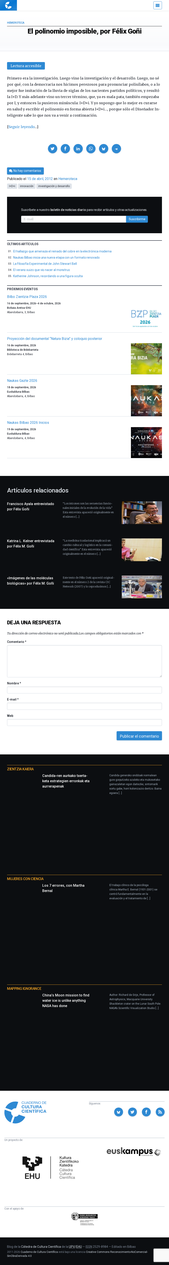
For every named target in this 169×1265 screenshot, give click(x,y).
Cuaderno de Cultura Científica (39, 1252)
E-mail (12, 699)
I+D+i (12, 186)
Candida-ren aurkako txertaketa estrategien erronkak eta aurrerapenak (66, 781)
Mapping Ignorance (24, 989)
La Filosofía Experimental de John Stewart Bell (45, 263)
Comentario (16, 642)
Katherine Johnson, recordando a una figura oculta (48, 276)
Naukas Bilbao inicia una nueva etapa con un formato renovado (56, 257)
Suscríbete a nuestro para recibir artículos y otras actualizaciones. (84, 210)
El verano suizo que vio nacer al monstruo (41, 270)
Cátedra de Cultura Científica (41, 1246)
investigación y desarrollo (54, 186)
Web (10, 716)
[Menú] (157, 5)
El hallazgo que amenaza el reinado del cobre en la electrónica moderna (62, 251)
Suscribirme (137, 219)
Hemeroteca (15, 22)
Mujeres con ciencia (25, 879)
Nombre (14, 683)
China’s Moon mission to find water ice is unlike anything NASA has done (65, 1000)
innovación (26, 186)
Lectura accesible (26, 66)
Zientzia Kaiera (20, 769)
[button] (52, 148)
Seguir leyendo (21, 127)
